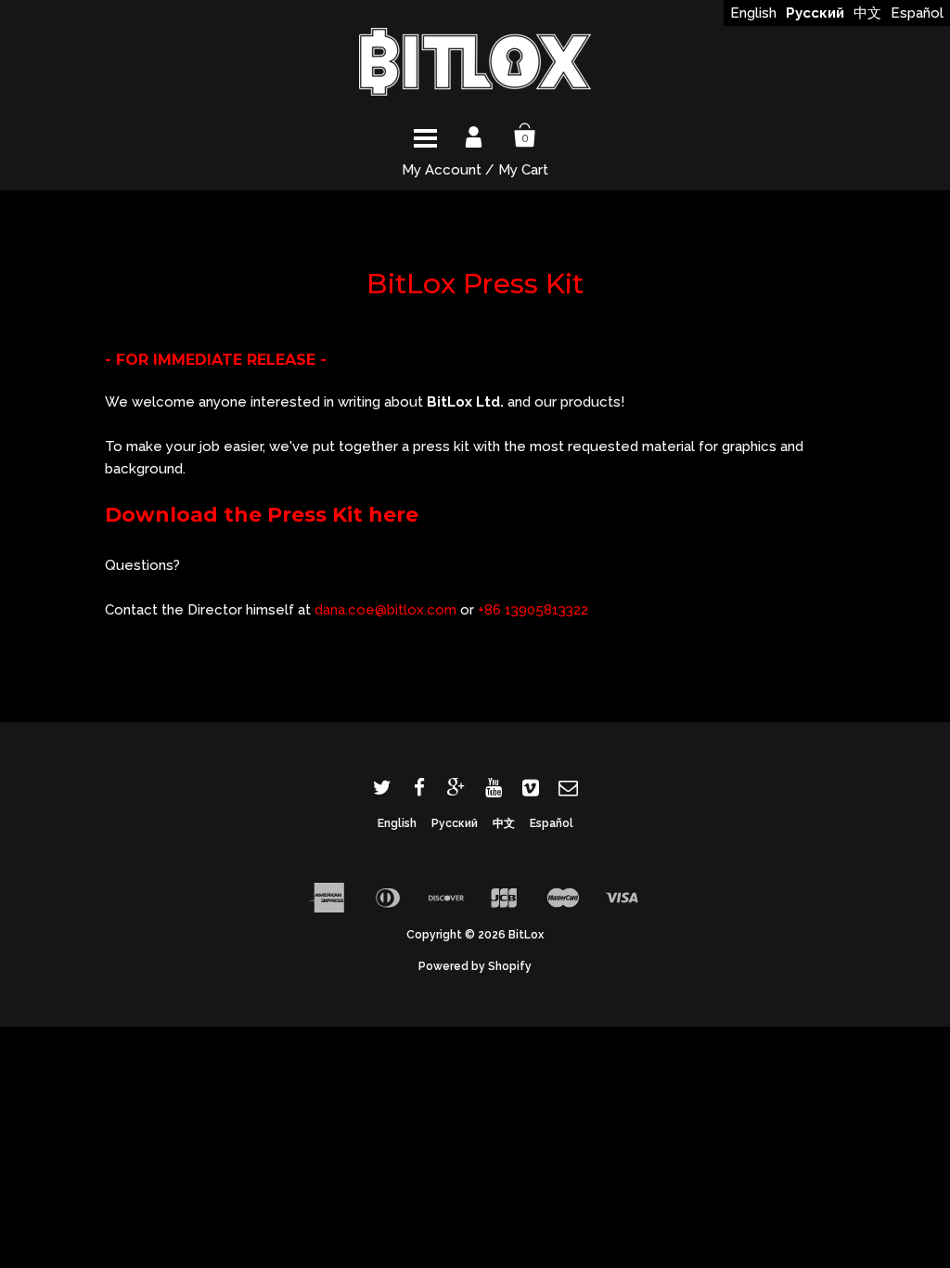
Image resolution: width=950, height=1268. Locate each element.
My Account (441, 170)
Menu (425, 135)
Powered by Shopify (475, 966)
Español (917, 13)
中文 (867, 13)
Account (475, 135)
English (753, 13)
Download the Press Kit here (261, 514)
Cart (525, 135)
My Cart (523, 170)
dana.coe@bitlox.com (385, 610)
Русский (815, 13)
